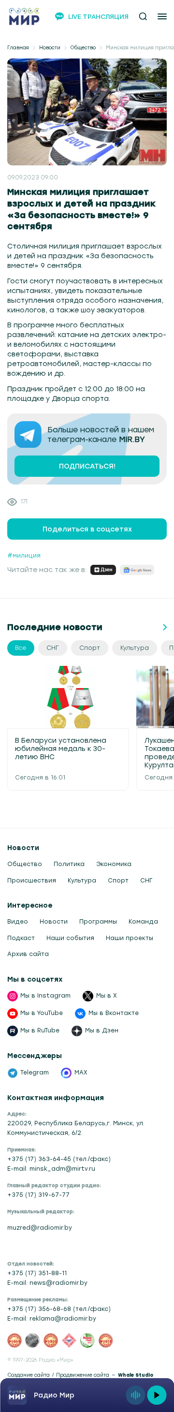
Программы (98, 921)
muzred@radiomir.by (39, 1227)
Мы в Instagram (45, 995)
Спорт (118, 880)
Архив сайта (28, 954)
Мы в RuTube (39, 1030)
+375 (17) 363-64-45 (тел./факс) (59, 1159)
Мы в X (106, 995)
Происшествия (31, 880)
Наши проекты (129, 938)
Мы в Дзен (101, 1030)
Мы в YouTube (41, 1013)
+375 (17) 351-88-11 (37, 1273)
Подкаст (21, 938)
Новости (49, 47)
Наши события (70, 938)
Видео (17, 921)
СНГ (146, 880)
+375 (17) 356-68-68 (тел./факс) (59, 1309)
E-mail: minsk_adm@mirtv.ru (51, 1168)
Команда (143, 921)
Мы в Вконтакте (113, 1013)
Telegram (34, 1072)
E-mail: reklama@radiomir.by (51, 1318)
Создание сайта (28, 1375)
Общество (83, 47)
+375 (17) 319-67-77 (38, 1194)
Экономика (113, 864)
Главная (18, 47)
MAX (80, 1072)
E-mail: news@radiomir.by (47, 1283)
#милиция (24, 555)
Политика (69, 864)
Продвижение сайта (82, 1375)
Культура (82, 880)
